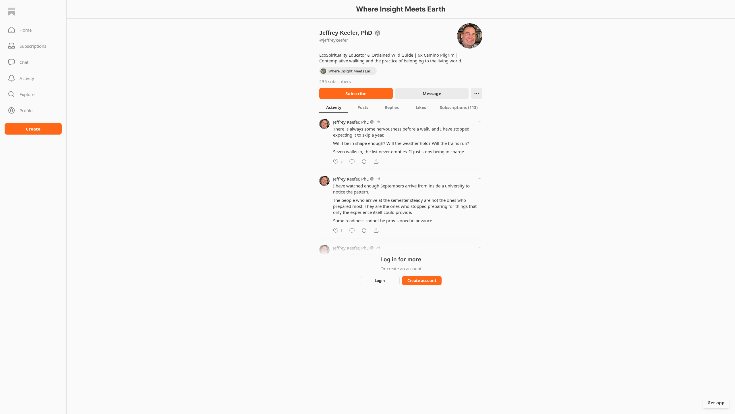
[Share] (376, 161)
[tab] (333, 107)
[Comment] (352, 161)
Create (33, 129)
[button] (33, 30)
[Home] (11, 11)
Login (380, 280)
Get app (716, 402)
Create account (421, 280)
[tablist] (400, 107)
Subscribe (356, 93)
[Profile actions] (476, 93)
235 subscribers (335, 81)
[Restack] (364, 161)
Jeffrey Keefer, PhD (351, 122)
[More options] (479, 121)
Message (432, 93)
